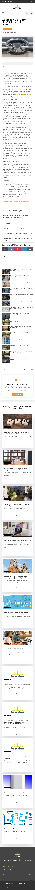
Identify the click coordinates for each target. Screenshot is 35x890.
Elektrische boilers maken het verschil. (17, 793)
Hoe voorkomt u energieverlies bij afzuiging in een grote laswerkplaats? (21, 301)
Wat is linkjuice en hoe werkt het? (17, 229)
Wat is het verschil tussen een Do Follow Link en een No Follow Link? (17, 216)
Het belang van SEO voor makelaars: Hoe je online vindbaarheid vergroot (17, 541)
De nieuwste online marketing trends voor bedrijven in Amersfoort (16, 505)
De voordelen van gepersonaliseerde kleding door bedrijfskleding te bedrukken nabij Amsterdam (16, 722)
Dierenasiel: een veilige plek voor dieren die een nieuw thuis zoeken (20, 314)
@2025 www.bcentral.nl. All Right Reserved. (17, 887)
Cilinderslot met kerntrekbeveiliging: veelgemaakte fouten (19, 282)
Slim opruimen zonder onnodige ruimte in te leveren (21, 358)
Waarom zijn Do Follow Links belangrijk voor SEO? (17, 223)
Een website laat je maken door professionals (14, 649)
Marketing (7, 28)
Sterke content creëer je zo (13, 829)
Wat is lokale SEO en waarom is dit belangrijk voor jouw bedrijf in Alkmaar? (17, 577)
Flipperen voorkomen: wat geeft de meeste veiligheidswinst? (21, 270)
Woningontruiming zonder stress (18, 339)
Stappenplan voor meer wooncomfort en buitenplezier (20, 327)
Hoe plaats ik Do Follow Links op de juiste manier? (17, 239)
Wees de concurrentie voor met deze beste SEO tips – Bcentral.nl (16, 613)
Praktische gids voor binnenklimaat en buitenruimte (19, 333)
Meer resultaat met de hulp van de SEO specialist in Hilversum (17, 433)
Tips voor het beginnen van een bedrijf (17, 685)
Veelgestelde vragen (8, 66)
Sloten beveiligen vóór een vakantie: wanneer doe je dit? (21, 289)
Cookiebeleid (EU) (20, 883)
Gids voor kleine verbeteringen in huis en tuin (21, 345)
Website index (9, 883)
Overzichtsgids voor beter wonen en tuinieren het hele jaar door (21, 320)
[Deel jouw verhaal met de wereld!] (17, 379)
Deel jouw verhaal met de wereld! (17, 384)
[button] (31, 13)
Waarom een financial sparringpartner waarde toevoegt (21, 295)
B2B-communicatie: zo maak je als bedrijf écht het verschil (15, 469)
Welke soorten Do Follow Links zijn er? (17, 233)
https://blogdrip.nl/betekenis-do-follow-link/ (16, 201)
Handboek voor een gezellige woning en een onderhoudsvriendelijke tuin (21, 352)
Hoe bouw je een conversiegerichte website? (16, 757)
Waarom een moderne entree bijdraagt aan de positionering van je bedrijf (21, 308)
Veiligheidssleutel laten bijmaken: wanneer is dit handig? (21, 276)
